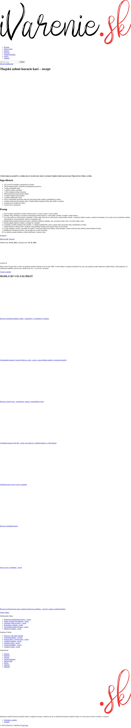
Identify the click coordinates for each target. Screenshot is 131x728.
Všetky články (4, 612)
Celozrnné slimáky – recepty (13, 637)
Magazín (7, 667)
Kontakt (6, 722)
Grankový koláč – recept (12, 647)
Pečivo (6, 56)
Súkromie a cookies (10, 720)
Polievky (7, 53)
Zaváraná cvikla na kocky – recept (15, 623)
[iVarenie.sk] (65, 713)
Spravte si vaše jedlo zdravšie (13, 636)
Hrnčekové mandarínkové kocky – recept (17, 619)
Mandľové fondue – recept (12, 629)
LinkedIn (8, 272)
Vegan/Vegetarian (9, 54)
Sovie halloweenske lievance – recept (16, 627)
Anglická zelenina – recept (12, 641)
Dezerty (6, 51)
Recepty (6, 47)
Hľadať (22, 62)
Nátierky (7, 58)
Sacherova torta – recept (12, 643)
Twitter (2, 272)
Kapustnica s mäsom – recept (13, 625)
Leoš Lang (24, 725)
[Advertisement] (65, 87)
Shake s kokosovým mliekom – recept (16, 621)
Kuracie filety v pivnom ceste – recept (16, 639)
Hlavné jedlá (8, 49)
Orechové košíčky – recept (12, 645)
